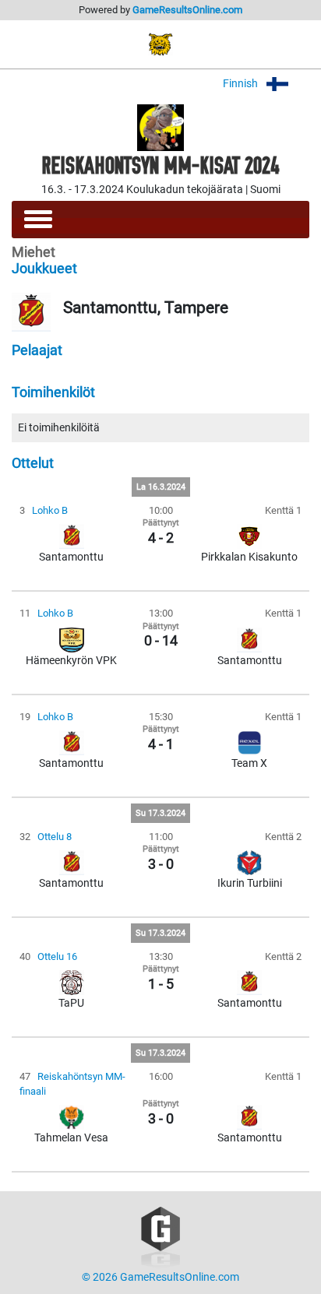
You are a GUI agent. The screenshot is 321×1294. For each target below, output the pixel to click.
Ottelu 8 (54, 836)
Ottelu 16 (57, 956)
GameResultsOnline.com (187, 10)
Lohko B (50, 510)
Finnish (241, 83)
